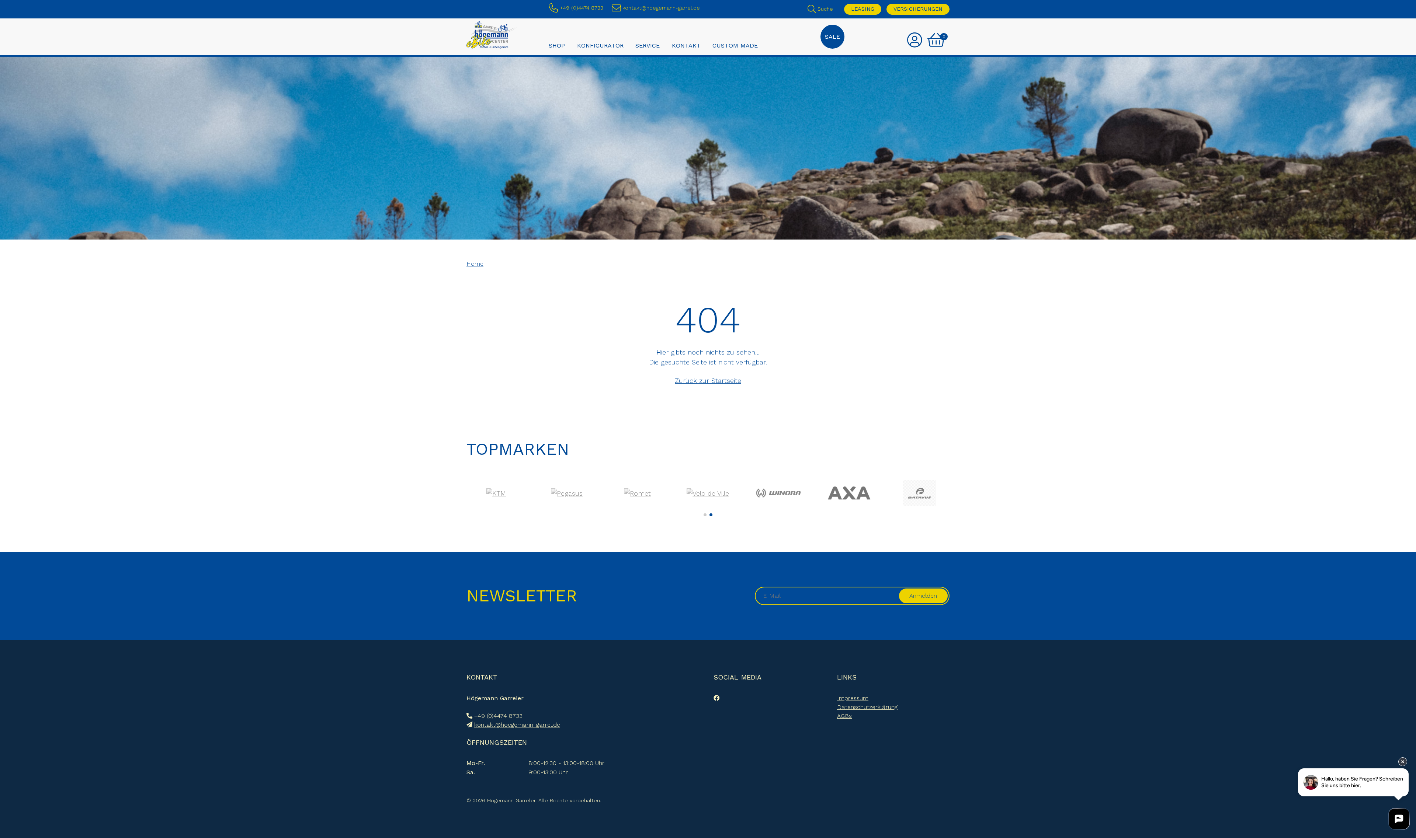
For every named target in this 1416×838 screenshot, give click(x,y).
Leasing (862, 9)
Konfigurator (600, 45)
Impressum (852, 698)
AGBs (844, 715)
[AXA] (496, 493)
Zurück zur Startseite (708, 380)
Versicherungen (918, 9)
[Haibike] (849, 493)
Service (647, 45)
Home (474, 263)
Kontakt (686, 45)
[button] (705, 514)
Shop (557, 45)
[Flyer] (708, 493)
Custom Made (735, 45)
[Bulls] (637, 493)
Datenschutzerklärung (867, 706)
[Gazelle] (778, 493)
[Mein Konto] (914, 41)
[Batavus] (566, 493)
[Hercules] (919, 493)
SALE (832, 36)
